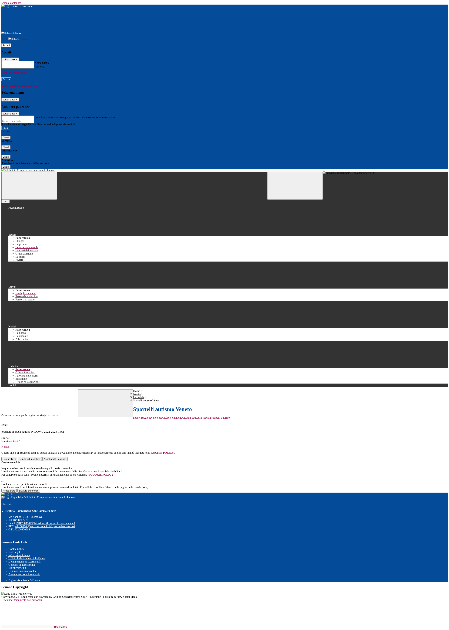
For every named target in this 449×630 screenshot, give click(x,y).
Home (136, 390)
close (5, 201)
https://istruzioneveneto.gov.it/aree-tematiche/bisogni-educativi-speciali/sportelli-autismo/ (181, 417)
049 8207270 (20, 520)
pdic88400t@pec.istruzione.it (45, 526)
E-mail (38, 117)
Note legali (14, 552)
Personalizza (9, 459)
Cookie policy (16, 548)
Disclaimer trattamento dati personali (21, 599)
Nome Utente (42, 62)
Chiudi (6, 137)
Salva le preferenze (28, 490)
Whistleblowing (17, 567)
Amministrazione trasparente (24, 574)
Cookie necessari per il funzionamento (22, 484)
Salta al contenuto (11, 2)
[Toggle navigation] (29, 186)
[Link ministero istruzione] (16, 6)
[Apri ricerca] (295, 186)
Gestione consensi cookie (22, 571)
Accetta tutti (55, 459)
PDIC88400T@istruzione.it (45, 523)
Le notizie (138, 397)
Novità (137, 394)
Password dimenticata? (14, 72)
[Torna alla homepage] (224, 170)
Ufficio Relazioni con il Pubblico (26, 558)
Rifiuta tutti (29, 459)
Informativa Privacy (19, 555)
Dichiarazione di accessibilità (24, 561)
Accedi (6, 45)
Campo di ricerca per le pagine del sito (22, 415)
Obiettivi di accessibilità (21, 564)
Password (40, 66)
